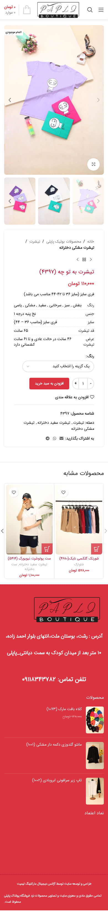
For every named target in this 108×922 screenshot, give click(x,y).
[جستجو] (90, 9)
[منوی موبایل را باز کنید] (101, 9)
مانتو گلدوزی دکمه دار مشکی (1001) (54, 745)
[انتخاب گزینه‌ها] (96, 548)
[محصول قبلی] (91, 259)
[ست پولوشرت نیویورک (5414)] (29, 519)
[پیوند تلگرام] (47, 439)
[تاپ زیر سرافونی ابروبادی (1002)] (95, 791)
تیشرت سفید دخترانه (53, 423)
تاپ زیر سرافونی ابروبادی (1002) (57, 780)
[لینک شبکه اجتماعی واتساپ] (54, 439)
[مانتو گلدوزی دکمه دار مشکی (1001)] (95, 755)
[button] (98, 100)
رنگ (91, 356)
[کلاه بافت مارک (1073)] (95, 720)
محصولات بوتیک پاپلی (63, 241)
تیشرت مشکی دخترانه (76, 248)
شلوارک (79, 564)
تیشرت (34, 241)
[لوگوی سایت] (58, 9)
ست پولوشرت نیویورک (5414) (29, 558)
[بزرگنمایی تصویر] (93, 164)
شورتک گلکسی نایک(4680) (79, 558)
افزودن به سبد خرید (49, 383)
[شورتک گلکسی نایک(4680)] (79, 519)
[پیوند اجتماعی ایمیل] (61, 439)
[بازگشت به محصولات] (84, 259)
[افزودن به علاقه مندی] (63, 492)
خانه (90, 241)
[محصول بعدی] (77, 259)
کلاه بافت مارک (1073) (64, 709)
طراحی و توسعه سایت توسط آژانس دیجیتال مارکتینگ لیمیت (54, 883)
